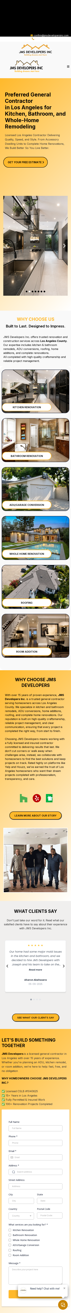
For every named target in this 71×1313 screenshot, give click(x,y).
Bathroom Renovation (25, 1235)
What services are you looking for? (28, 1224)
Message (14, 1263)
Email (12, 1151)
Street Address (17, 1180)
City (11, 1194)
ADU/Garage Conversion (26, 1245)
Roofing (17, 1250)
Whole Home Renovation (26, 1240)
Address (14, 1165)
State (40, 1194)
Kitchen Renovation (23, 1230)
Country (13, 1209)
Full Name (14, 1121)
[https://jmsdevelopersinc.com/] (35, 50)
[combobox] (21, 1215)
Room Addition (21, 1255)
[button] (67, 67)
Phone (13, 1136)
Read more (35, 969)
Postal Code (43, 1209)
